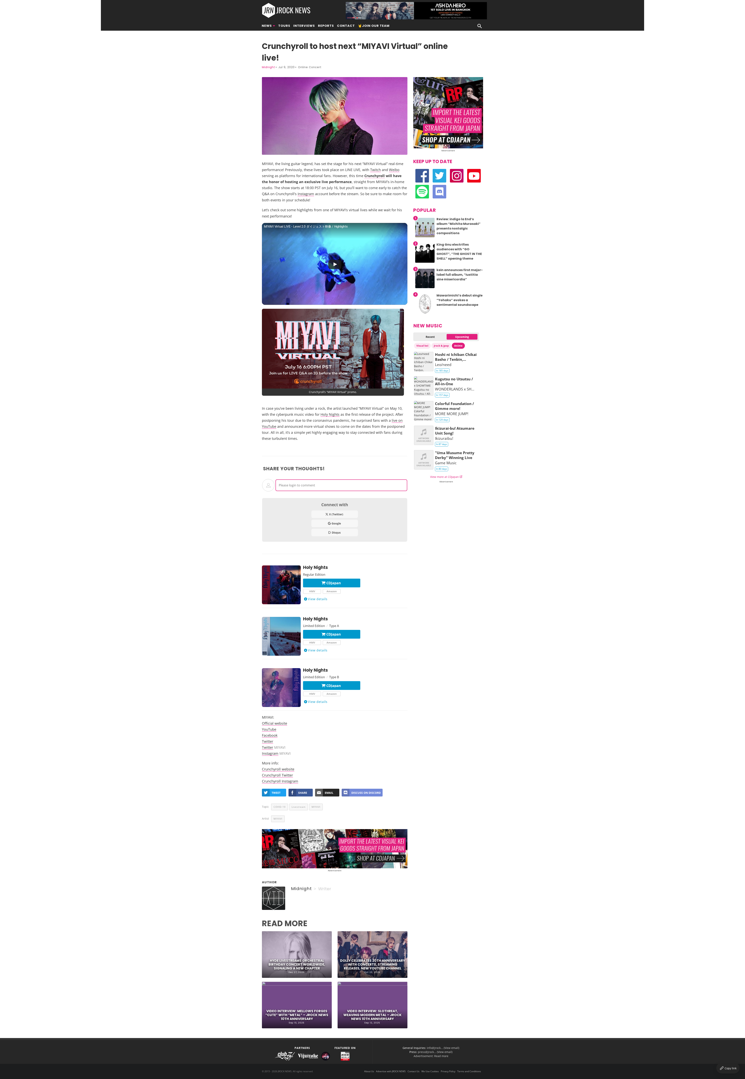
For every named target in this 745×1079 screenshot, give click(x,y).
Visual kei (422, 345)
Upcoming (462, 337)
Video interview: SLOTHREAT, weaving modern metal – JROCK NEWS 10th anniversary (372, 1015)
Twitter (267, 741)
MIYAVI (316, 807)
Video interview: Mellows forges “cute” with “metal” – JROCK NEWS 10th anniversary (296, 1015)
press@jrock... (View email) (435, 1052)
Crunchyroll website (278, 769)
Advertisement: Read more (431, 1056)
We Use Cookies (430, 1071)
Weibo (394, 169)
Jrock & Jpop (441, 345)
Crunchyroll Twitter (277, 775)
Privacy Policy (448, 1071)
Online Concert (309, 67)
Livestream (299, 807)
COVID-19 (280, 807)
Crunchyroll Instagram (280, 781)
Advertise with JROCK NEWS (391, 1071)
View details (317, 599)
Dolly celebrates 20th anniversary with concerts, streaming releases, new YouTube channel (372, 964)
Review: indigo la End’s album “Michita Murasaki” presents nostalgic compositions (459, 226)
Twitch (375, 169)
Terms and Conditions (469, 1071)
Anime (458, 345)
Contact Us (413, 1071)
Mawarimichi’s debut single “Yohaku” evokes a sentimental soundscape (460, 300)
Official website (274, 723)
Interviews (304, 25)
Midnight (268, 67)
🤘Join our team (374, 25)
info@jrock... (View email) (443, 1048)
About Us (369, 1071)
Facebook (269, 735)
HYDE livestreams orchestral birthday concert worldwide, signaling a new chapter (297, 964)
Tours (284, 25)
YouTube (269, 729)
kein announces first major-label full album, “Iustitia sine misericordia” (460, 275)
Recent (430, 337)
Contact (346, 25)
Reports (326, 25)
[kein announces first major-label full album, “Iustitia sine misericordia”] (425, 288)
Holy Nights (330, 414)
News (267, 25)
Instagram (306, 193)
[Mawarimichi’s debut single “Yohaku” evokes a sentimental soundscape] (425, 313)
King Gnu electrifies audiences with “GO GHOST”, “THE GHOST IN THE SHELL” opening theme (459, 251)
